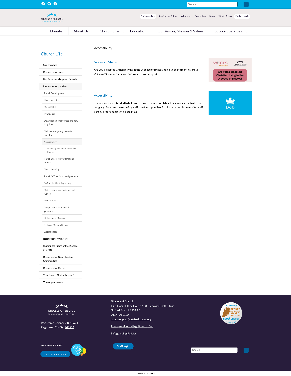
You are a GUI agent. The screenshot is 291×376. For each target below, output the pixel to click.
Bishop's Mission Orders (56, 225)
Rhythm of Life (51, 100)
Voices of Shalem (106, 62)
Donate (56, 31)
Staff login (123, 346)
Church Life (109, 31)
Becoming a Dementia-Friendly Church (61, 150)
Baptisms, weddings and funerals (60, 79)
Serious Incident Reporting (57, 183)
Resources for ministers (55, 238)
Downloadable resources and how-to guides (61, 122)
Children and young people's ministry (58, 133)
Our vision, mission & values (181, 31)
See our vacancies (55, 354)
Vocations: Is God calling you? (58, 275)
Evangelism (49, 113)
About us (81, 31)
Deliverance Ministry (54, 218)
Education (138, 31)
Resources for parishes (55, 86)
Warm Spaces (50, 231)
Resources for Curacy (54, 267)
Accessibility (50, 141)
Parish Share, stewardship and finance (59, 160)
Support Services (228, 31)
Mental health (51, 200)
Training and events (53, 282)
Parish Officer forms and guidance (61, 176)
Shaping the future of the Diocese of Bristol (60, 247)
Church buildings (52, 169)
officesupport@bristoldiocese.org (131, 319)
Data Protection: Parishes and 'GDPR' (59, 192)
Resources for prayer (54, 71)
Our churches (50, 64)
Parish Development (54, 93)
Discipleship (50, 106)
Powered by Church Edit (145, 373)
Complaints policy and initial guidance (58, 209)
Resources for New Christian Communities (58, 258)
